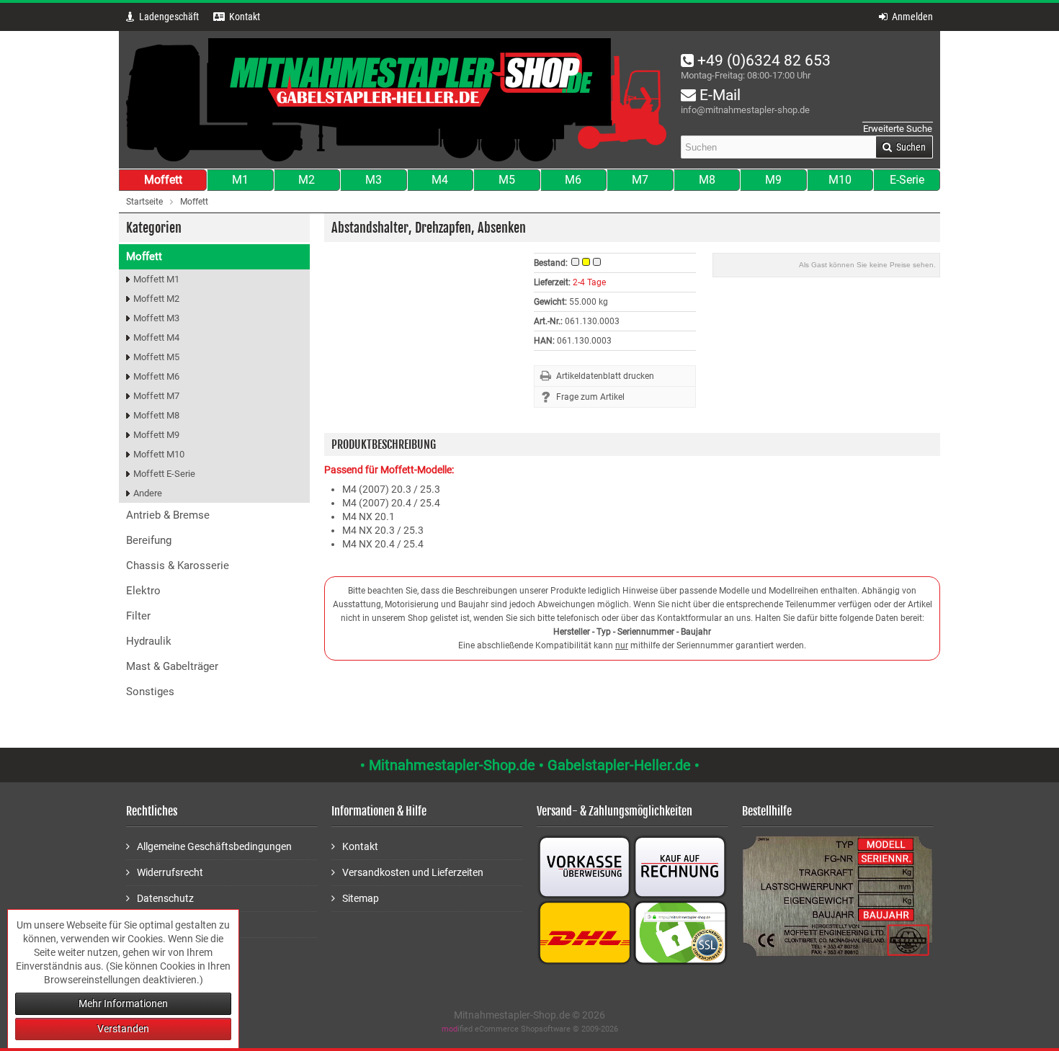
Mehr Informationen (123, 1003)
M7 (640, 180)
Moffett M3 (156, 318)
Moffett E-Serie (164, 473)
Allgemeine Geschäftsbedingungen (214, 846)
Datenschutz (165, 898)
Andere (147, 493)
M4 (440, 180)
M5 (507, 180)
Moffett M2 (156, 298)
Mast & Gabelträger (172, 666)
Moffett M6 (156, 376)
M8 (707, 180)
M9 (773, 180)
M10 (840, 180)
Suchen (904, 147)
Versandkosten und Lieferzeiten (412, 872)
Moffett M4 (156, 337)
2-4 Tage (589, 282)
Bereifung (148, 540)
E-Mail (718, 95)
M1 (240, 180)
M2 (306, 180)
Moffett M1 (156, 279)
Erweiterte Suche (897, 128)
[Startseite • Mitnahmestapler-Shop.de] (396, 99)
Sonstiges (150, 691)
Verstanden (123, 1028)
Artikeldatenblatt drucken (605, 376)
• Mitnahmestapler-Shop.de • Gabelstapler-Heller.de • (530, 765)
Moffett (163, 180)
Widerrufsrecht (170, 872)
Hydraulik (148, 641)
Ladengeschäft (169, 16)
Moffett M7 (156, 395)
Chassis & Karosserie (177, 565)
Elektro (143, 590)
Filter (138, 615)
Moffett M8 (156, 415)
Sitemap (360, 898)
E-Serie (907, 180)
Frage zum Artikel (590, 397)
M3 (373, 180)
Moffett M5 (156, 357)
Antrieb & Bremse (168, 515)
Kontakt (360, 846)
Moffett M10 (158, 454)
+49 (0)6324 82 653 (762, 60)
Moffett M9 (156, 434)
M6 (573, 180)
